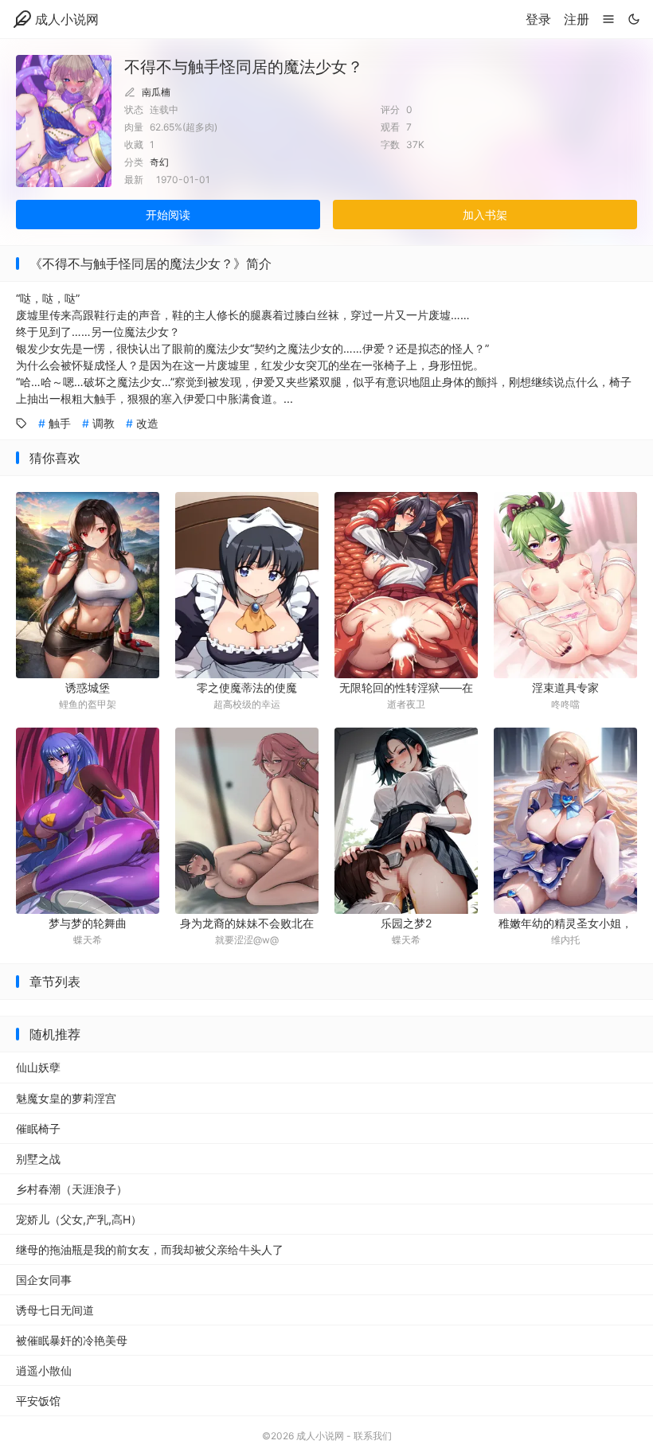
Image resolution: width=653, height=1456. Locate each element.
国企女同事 (44, 1279)
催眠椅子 (38, 1128)
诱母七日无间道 (55, 1310)
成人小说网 (67, 19)
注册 (576, 19)
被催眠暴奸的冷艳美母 (71, 1340)
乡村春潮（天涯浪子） (71, 1189)
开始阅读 (168, 214)
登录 (538, 19)
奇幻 (159, 162)
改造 (147, 423)
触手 (60, 423)
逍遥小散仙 (44, 1370)
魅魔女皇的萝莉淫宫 (66, 1098)
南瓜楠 (156, 92)
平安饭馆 (38, 1400)
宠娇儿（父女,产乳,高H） (79, 1219)
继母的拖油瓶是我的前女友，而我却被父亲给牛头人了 (149, 1249)
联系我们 (373, 1436)
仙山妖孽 (38, 1067)
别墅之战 (38, 1158)
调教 (103, 423)
